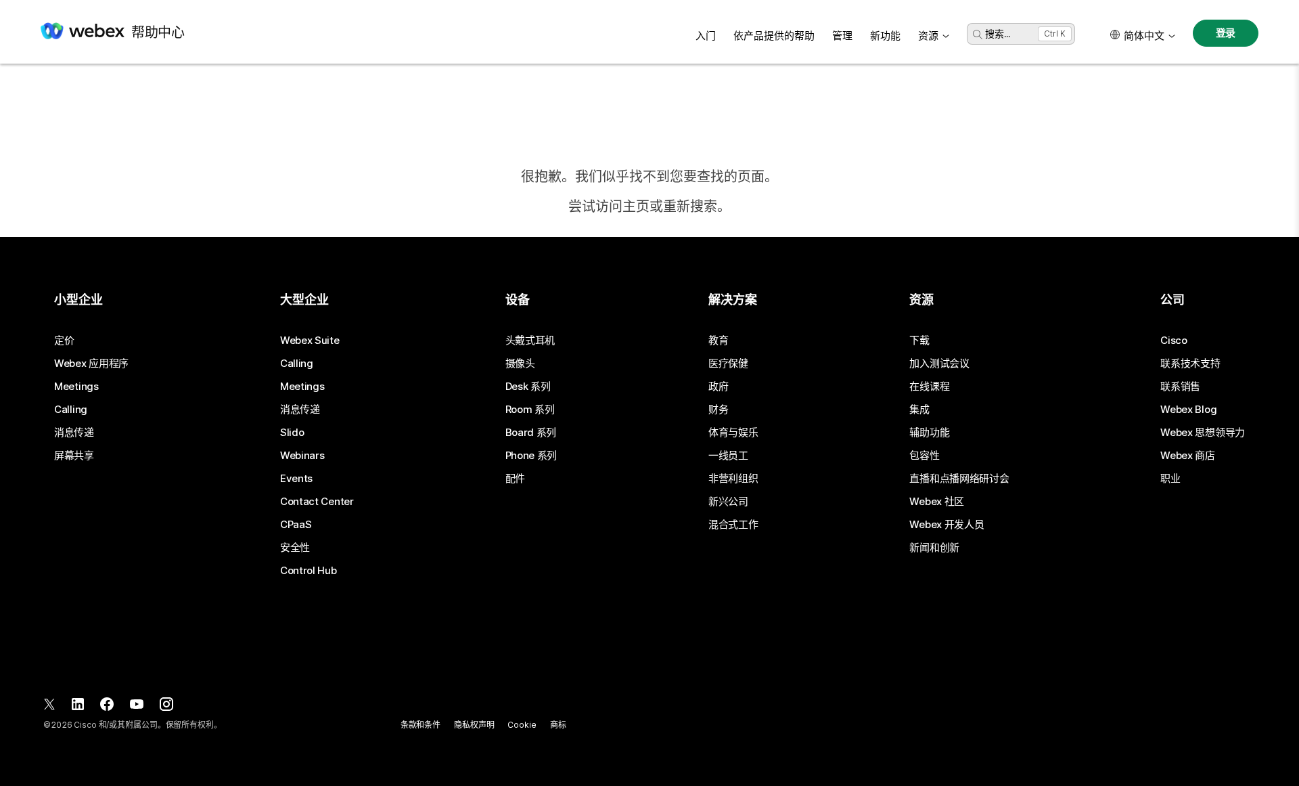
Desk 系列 (528, 386)
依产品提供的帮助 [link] (774, 35)
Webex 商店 (1187, 455)
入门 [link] (706, 35)
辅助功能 (929, 432)
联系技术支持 (1190, 363)
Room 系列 (530, 409)
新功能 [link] (885, 35)
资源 (928, 35)
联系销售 (1180, 386)
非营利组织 (733, 478)
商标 (558, 725)
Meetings (76, 386)
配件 (515, 478)
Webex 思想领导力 (1202, 432)
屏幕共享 (74, 455)
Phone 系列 (531, 455)
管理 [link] (842, 35)
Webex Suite (310, 340)
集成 (919, 409)
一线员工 (728, 455)
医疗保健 (728, 363)
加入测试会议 (939, 363)
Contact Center (317, 501)
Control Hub (308, 570)
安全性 (295, 547)
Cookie (521, 725)
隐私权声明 (474, 725)
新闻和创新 (934, 547)
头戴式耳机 (530, 340)
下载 (919, 340)
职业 (1170, 478)
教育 (718, 340)
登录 (1226, 33)
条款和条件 (420, 725)
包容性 (924, 455)
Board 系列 (531, 432)
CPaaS (296, 524)
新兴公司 (728, 501)
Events (296, 478)
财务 (718, 409)
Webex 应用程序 (91, 363)
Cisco (1173, 340)
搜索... (997, 33)
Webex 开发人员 (946, 524)
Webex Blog (1188, 409)
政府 (718, 386)
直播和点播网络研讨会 (959, 478)
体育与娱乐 (733, 432)
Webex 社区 (936, 501)
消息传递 (74, 432)
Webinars (302, 455)
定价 (64, 340)
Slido (292, 432)
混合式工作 (733, 524)
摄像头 (520, 363)
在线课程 (929, 386)
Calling (70, 409)
